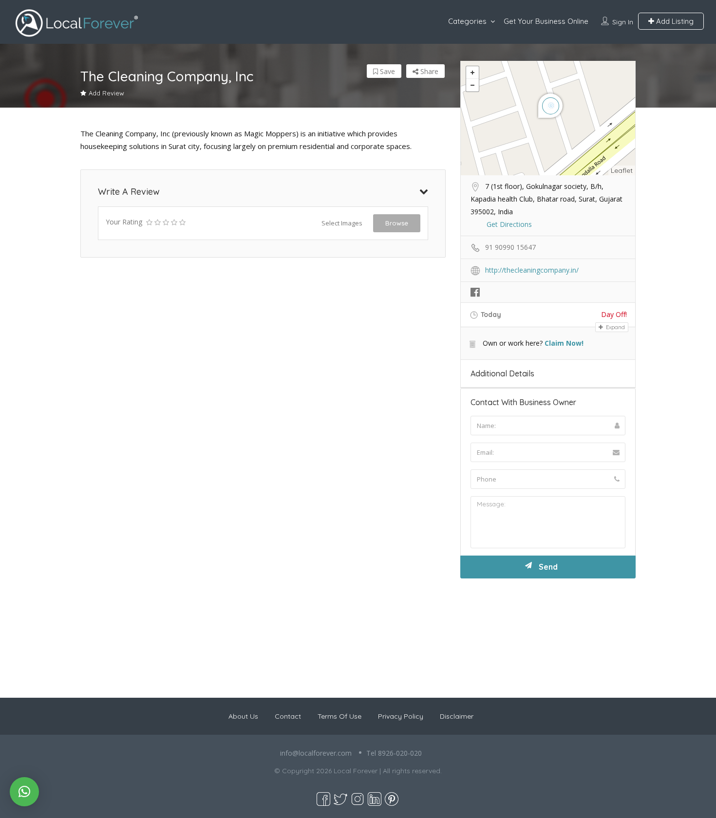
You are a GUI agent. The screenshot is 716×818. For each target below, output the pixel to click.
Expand (614, 327)
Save (386, 71)
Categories (467, 21)
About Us (243, 716)
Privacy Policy (400, 716)
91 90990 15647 (510, 247)
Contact (288, 716)
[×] (24, 791)
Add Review (106, 93)
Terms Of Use (339, 716)
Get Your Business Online (546, 21)
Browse (396, 223)
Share (428, 71)
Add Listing (674, 21)
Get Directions (509, 224)
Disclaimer (456, 716)
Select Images (341, 223)
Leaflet (622, 170)
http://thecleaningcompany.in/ (532, 270)
